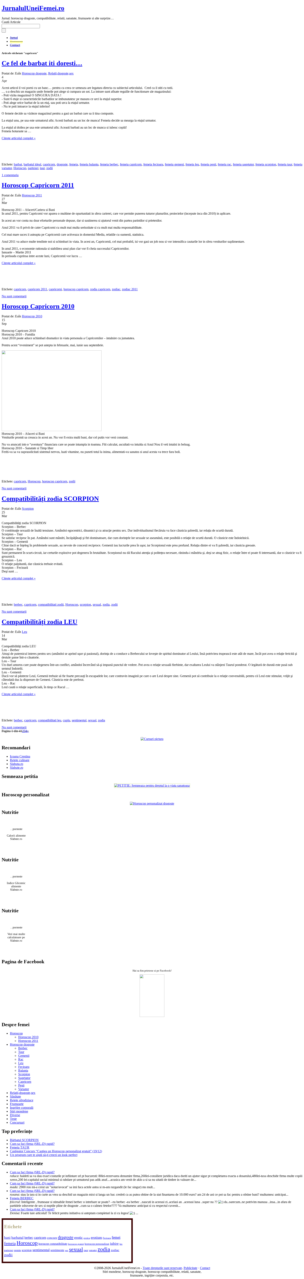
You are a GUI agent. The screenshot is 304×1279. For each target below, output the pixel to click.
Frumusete (17, 1104)
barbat (18, 164)
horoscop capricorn (76, 289)
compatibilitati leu (49, 720)
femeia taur (285, 164)
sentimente (57, 1250)
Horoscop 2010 (32, 316)
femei (116, 1237)
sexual (97, 604)
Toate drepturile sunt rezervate (162, 1268)
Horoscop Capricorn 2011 (38, 185)
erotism (96, 1237)
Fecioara (23, 1067)
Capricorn (24, 1081)
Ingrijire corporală (21, 1107)
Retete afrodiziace (21, 1100)
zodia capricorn (100, 289)
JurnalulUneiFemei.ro (33, 8)
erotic (78, 1237)
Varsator (23, 1089)
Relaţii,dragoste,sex (61, 73)
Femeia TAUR (19, 1147)
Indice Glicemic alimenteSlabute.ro (16, 886)
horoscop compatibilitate (52, 1243)
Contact (15, 45)
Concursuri (17, 1122)
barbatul (17, 1238)
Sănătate (15, 1096)
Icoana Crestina (20, 756)
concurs (52, 1237)
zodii (49, 168)
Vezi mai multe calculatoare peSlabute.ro (16, 937)
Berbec (23, 1048)
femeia (73, 164)
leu (121, 1244)
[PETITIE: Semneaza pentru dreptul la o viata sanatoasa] (152, 785)
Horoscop (16, 41)
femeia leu (192, 164)
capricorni (55, 289)
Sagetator (24, 1078)
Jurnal (14, 37)
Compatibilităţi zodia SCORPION (50, 498)
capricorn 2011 (37, 289)
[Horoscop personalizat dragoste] (152, 803)
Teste (13, 1119)
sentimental (79, 720)
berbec (18, 604)
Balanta (23, 1070)
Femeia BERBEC (22, 1198)
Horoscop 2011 (32, 195)
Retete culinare (19, 760)
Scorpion (28, 508)
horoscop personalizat (97, 1243)
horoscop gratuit (76, 1244)
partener (33, 168)
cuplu (66, 720)
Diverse (15, 1115)
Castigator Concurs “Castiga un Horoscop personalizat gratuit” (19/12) (56, 1151)
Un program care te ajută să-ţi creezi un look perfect (43, 1155)
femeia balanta (89, 164)
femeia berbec (109, 164)
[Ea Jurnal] (152, 1016)
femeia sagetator (243, 164)
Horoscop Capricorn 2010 (38, 306)
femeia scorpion (265, 164)
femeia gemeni (174, 164)
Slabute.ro (16, 767)
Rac (20, 1059)
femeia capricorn (131, 164)
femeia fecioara (153, 164)
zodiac (116, 289)
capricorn (49, 164)
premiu (17, 1250)
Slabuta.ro (16, 764)
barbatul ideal (32, 164)
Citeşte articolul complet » (19, 138)
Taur (21, 1052)
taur (42, 168)
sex (66, 1250)
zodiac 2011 (130, 289)
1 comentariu (10, 175)
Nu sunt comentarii (14, 296)
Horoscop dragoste (34, 73)
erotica (87, 1238)
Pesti (21, 1085)
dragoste (62, 164)
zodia (106, 604)
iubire (114, 1244)
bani (7, 1238)
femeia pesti (208, 164)
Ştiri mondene (19, 1111)
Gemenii (23, 1055)
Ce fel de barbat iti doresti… (42, 63)
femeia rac (224, 164)
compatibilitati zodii (51, 604)
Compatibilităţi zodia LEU (39, 621)
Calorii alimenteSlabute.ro (16, 837)
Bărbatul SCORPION (24, 1140)
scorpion (85, 604)
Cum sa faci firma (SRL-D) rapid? (32, 1143)
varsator (93, 1250)
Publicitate (190, 1268)
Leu (24, 632)
